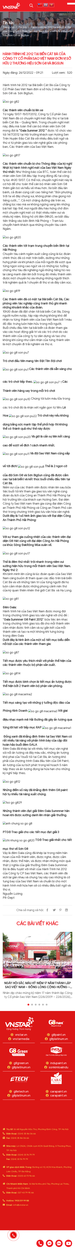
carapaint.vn (58, 1091)
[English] (45, 5)
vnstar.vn (21, 1035)
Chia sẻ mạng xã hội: (30, 910)
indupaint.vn (58, 1063)
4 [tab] (39, 1005)
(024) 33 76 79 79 (20, 1154)
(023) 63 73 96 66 (20, 1175)
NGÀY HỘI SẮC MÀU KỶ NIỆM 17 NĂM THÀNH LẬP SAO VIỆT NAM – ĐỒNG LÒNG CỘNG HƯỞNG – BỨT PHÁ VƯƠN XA (37, 985)
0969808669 (59, 1243)
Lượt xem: (58, 73)
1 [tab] (28, 1005)
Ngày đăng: (10, 73)
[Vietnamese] (51, 5)
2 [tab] (32, 1005)
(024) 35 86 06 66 (21, 1133)
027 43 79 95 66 (20, 1192)
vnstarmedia (21, 1039)
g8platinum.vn (58, 1039)
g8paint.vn (59, 1035)
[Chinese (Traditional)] (40, 5)
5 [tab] (43, 1005)
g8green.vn (21, 1063)
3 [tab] (36, 1005)
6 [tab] (47, 1005)
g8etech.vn (21, 1091)
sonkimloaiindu (58, 1067)
